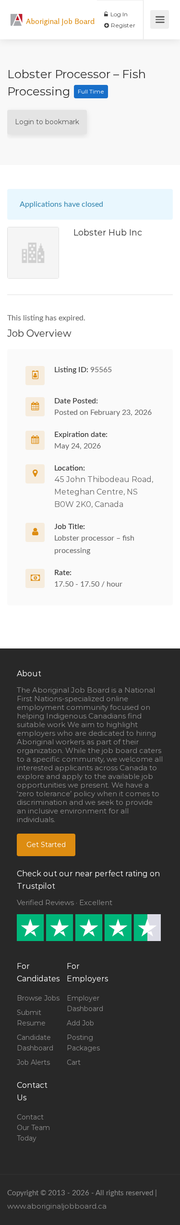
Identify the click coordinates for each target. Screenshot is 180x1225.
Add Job (80, 1023)
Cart (74, 1062)
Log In (118, 14)
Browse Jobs (38, 998)
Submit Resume (31, 1017)
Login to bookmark (47, 122)
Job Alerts (33, 1062)
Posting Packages (83, 1042)
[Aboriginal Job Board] (17, 14)
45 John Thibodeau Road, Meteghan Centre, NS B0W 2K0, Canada (103, 492)
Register (122, 25)
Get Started (46, 844)
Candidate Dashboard (35, 1042)
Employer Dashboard (85, 1003)
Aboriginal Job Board (60, 21)
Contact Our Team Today (33, 1128)
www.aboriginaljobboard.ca (57, 1206)
